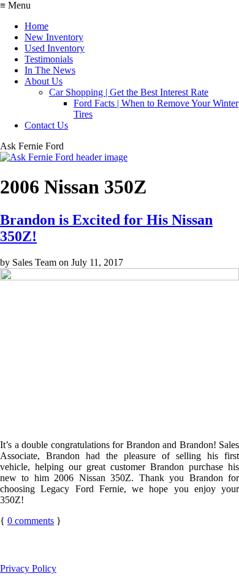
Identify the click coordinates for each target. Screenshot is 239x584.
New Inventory (54, 37)
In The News (50, 70)
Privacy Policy (28, 568)
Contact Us (46, 125)
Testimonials (49, 59)
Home (36, 26)
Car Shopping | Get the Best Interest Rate (128, 92)
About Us (44, 81)
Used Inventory (55, 48)
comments (30, 520)
